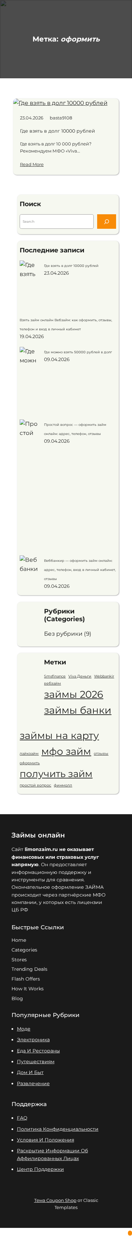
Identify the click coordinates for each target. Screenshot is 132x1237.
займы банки (77, 710)
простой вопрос (35, 785)
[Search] (106, 221)
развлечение (33, 1083)
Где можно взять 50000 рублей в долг (78, 352)
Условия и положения (45, 1140)
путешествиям (35, 1062)
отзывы (101, 753)
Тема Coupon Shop (55, 1200)
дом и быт (30, 1072)
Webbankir (104, 676)
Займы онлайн (38, 835)
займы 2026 (73, 694)
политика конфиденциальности (57, 1129)
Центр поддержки (40, 1169)
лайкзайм (29, 753)
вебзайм (52, 683)
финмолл (63, 785)
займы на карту (59, 735)
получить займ (56, 773)
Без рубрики (63, 633)
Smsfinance (55, 676)
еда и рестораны (38, 1051)
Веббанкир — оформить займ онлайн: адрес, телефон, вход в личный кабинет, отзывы (80, 569)
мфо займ (66, 751)
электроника (33, 1040)
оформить (30, 763)
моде (23, 1029)
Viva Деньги (79, 676)
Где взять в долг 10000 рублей (57, 131)
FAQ (22, 1118)
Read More (32, 164)
